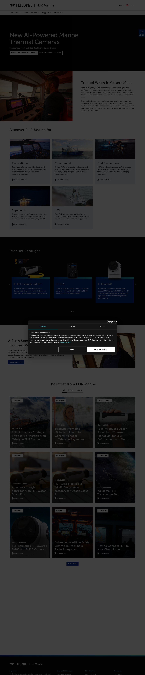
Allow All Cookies (100, 349)
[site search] (132, 5)
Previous (9, 284)
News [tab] (70, 390)
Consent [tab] (43, 326)
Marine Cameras (30, 13)
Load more (72, 563)
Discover (14, 13)
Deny (72, 349)
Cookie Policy (65, 342)
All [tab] (64, 390)
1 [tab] (71, 311)
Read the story (16, 362)
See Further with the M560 (50, 53)
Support (45, 13)
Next (135, 284)
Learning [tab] (79, 390)
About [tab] (102, 326)
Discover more (20, 179)
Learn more (19, 443)
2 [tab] (73, 311)
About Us (57, 13)
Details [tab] (72, 326)
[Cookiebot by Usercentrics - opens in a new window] (108, 322)
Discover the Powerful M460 (23, 53)
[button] (121, 5)
